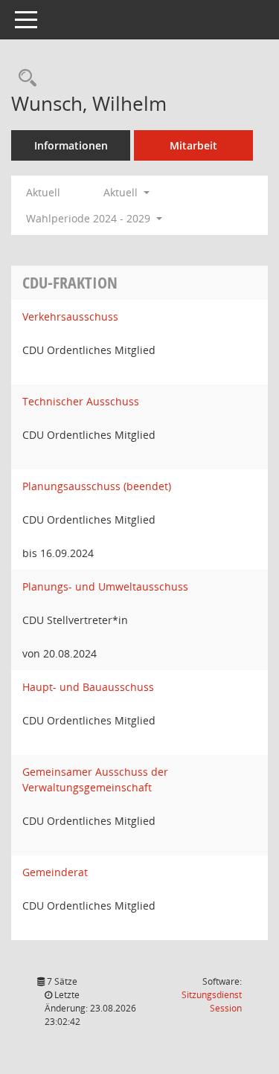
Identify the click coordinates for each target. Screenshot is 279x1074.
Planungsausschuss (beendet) (96, 486)
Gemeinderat (55, 872)
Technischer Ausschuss (80, 401)
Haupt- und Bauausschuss (88, 687)
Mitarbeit (193, 145)
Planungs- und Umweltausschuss (105, 586)
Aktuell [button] (122, 192)
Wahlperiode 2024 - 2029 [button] (89, 218)
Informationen (71, 145)
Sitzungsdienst (212, 1001)
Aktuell (43, 192)
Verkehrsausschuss (70, 316)
